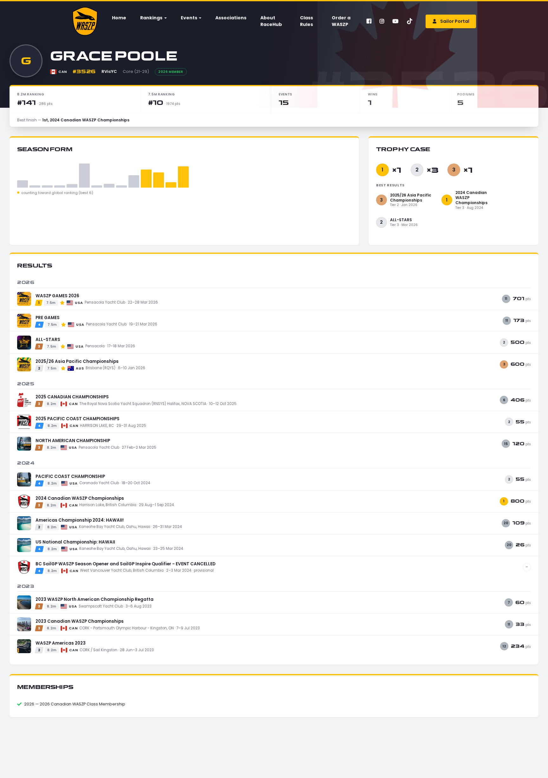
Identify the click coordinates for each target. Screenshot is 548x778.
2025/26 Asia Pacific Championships (77, 361)
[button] (153, 18)
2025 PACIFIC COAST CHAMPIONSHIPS (78, 419)
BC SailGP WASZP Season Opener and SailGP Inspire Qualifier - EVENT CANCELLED (126, 564)
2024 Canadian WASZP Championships (80, 498)
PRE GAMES (48, 318)
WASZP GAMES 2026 (57, 296)
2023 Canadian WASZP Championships (80, 621)
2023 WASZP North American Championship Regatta (94, 599)
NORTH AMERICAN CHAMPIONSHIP (73, 441)
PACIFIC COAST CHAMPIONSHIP (70, 476)
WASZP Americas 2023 (61, 643)
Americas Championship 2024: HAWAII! (80, 520)
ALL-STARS (48, 340)
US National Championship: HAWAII (75, 542)
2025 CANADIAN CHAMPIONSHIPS (72, 397)
